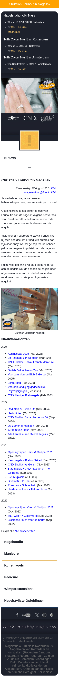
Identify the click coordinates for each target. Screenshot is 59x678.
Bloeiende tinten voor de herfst (26, 519)
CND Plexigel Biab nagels (23, 395)
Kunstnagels (14, 565)
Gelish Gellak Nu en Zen (23, 370)
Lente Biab (14, 382)
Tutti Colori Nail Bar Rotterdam (25, 39)
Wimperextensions (18, 589)
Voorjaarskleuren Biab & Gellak (27, 374)
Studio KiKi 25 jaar (19, 481)
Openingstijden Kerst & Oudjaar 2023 (30, 452)
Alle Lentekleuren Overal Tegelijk (28, 434)
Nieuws (10, 158)
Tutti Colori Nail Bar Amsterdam (26, 57)
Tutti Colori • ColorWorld (23, 515)
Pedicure (11, 577)
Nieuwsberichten (25, 531)
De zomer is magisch (21, 425)
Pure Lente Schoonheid (22, 485)
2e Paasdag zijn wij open (23, 357)
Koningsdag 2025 (18, 353)
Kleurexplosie (16, 477)
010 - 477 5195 (19, 50)
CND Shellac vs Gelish (22, 464)
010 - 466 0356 (19, 27)
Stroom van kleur (18, 429)
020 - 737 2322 (19, 68)
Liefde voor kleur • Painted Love (27, 489)
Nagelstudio (13, 542)
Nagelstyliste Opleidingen (24, 600)
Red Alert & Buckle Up (21, 409)
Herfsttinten (15, 413)
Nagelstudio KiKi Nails (19, 15)
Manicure (11, 553)
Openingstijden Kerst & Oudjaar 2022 (30, 507)
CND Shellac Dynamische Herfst (28, 417)
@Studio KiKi (48, 192)
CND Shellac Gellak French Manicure (31, 362)
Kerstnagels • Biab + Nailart (25, 460)
